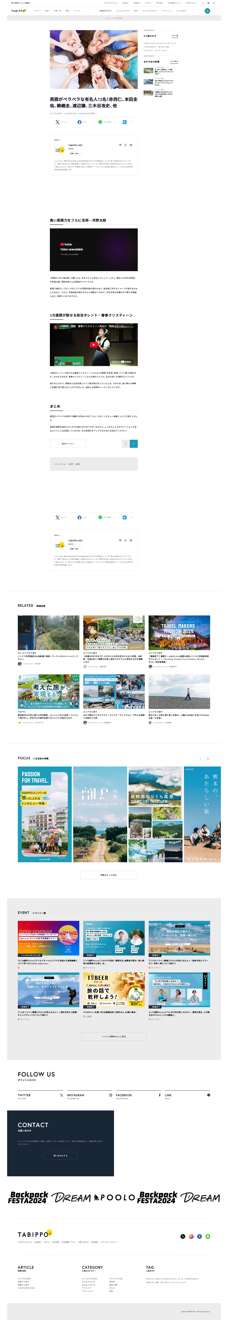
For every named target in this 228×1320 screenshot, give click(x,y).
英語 (78, 464)
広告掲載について (174, 3)
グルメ (112, 1288)
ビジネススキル (88, 1281)
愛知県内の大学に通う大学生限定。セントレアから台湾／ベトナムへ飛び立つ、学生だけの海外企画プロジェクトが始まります (48, 716)
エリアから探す (159, 67)
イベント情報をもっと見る (114, 1036)
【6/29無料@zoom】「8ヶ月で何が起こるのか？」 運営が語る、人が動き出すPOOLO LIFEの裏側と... (179, 1013)
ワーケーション (161, 50)
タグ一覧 (175, 36)
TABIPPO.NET (75, 145)
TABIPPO (22, 711)
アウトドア (86, 1288)
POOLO (148, 3)
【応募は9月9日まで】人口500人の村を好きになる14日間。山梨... (164, 94)
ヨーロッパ (149, 50)
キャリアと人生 (115, 1278)
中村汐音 (38, 664)
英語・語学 (113, 1285)
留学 (72, 464)
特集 (67, 11)
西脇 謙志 (103, 667)
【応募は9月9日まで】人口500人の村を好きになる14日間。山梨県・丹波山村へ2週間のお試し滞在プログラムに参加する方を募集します (113, 659)
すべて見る (174, 61)
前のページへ (68, 443)
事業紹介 (137, 3)
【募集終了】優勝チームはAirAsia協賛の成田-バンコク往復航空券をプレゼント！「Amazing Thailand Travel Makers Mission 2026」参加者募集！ (179, 659)
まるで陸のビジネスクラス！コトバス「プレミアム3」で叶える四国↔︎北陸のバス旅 (114, 716)
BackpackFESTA (123, 11)
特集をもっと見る (109, 875)
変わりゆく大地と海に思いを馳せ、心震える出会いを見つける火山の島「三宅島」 (179, 716)
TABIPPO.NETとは (110, 3)
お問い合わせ (191, 3)
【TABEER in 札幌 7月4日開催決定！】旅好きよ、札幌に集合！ (110, 1012)
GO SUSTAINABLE (149, 11)
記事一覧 (57, 11)
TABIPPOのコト (150, 47)
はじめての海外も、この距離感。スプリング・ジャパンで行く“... (164, 72)
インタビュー (61, 464)
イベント (77, 11)
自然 (136, 11)
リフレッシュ (167, 11)
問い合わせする (61, 1155)
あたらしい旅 (164, 47)
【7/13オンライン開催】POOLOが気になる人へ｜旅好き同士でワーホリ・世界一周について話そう (179, 962)
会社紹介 (125, 3)
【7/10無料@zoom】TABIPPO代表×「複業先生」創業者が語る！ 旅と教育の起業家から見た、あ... (113, 962)
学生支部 (159, 3)
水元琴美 (168, 723)
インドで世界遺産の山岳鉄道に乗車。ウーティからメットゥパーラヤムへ (48, 657)
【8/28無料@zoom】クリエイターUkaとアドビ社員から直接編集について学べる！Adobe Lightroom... (48, 962)
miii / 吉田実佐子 (171, 667)
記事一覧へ (74, 153)
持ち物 (112, 1281)
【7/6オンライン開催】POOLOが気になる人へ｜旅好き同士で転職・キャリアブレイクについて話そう (48, 1013)
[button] (207, 759)
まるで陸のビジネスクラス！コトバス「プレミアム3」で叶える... (164, 83)
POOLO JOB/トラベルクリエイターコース (160, 43)
